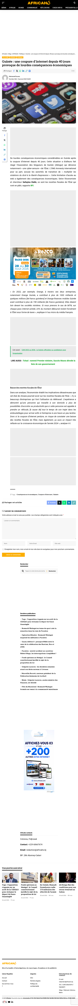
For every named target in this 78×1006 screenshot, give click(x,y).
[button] (26, 71)
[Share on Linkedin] (23, 71)
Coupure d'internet (45, 494)
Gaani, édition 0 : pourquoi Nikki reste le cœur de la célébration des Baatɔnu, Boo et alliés (37, 644)
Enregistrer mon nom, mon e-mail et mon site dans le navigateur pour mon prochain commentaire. (39, 549)
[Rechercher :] (35, 571)
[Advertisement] (39, 20)
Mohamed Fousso (14, 76)
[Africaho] (39, 3)
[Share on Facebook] (13, 71)
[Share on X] (17, 71)
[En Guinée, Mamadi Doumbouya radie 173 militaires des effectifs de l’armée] (48, 878)
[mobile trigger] (3, 3)
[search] (74, 3)
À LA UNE (5, 57)
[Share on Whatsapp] (20, 71)
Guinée (55, 494)
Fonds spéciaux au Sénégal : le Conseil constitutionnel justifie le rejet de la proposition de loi (36, 660)
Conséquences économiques (27, 494)
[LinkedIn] (12, 1002)
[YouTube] (9, 1002)
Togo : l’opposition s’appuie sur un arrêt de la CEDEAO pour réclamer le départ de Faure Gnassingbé (39, 621)
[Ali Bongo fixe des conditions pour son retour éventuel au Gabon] (67, 878)
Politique (20, 57)
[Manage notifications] (4, 1001)
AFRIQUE (12, 57)
